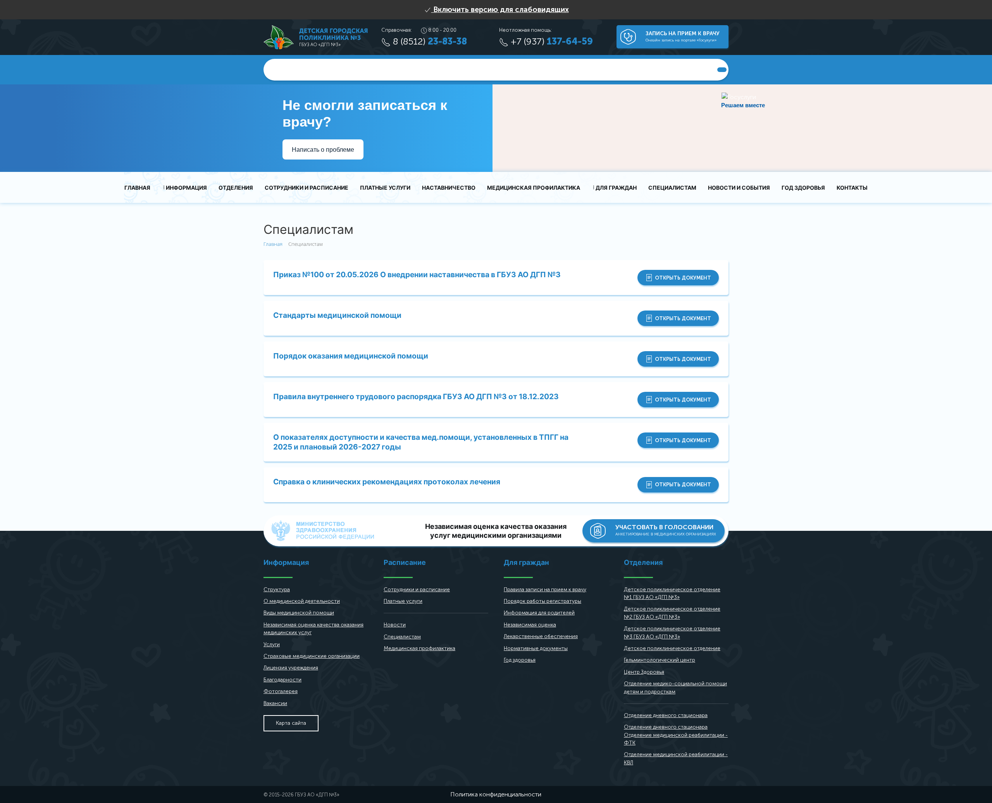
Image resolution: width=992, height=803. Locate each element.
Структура (277, 589)
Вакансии (275, 703)
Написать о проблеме (323, 149)
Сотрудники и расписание (306, 187)
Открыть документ (683, 278)
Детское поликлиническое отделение (672, 648)
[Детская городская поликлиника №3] (316, 36)
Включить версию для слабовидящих (500, 9)
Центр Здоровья (644, 672)
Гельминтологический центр (659, 660)
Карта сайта (291, 723)
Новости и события (739, 187)
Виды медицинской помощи (299, 612)
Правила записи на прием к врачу (545, 589)
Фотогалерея (281, 691)
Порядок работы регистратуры (542, 601)
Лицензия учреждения (291, 667)
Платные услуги (385, 187)
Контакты (852, 187)
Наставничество (448, 187)
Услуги (272, 644)
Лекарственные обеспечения (541, 636)
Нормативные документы (536, 648)
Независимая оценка (530, 624)
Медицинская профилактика (533, 187)
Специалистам (672, 187)
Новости (395, 624)
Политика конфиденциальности (495, 794)
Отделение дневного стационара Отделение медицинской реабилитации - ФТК (676, 735)
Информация (186, 187)
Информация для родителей (539, 612)
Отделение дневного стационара (666, 715)
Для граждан (616, 187)
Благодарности (282, 679)
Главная (137, 187)
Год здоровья (803, 187)
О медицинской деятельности (302, 601)
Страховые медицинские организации (312, 656)
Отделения (236, 187)
